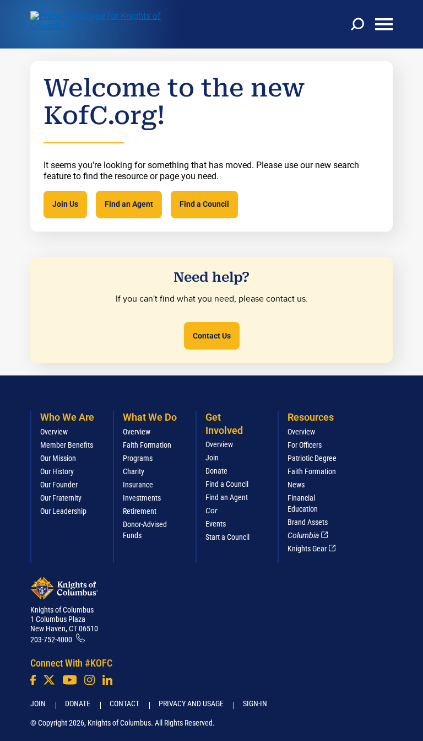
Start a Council (227, 537)
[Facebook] (33, 680)
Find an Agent (129, 204)
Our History (57, 471)
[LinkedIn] (107, 680)
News (296, 484)
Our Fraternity (61, 497)
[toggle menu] (384, 24)
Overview (54, 431)
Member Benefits (66, 445)
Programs (138, 458)
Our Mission (58, 458)
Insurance (138, 484)
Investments (142, 497)
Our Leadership (63, 511)
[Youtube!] (70, 680)
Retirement (139, 511)
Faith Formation (147, 445)
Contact (124, 703)
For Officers (305, 445)
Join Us (65, 204)
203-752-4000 (51, 639)
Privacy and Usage (191, 703)
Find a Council (204, 204)
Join (212, 457)
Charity (133, 471)
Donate (216, 470)
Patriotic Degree (312, 458)
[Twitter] (49, 680)
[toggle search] (357, 24)
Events (215, 523)
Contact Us (212, 335)
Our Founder (59, 484)
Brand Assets (308, 522)
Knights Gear (307, 548)
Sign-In (255, 703)
